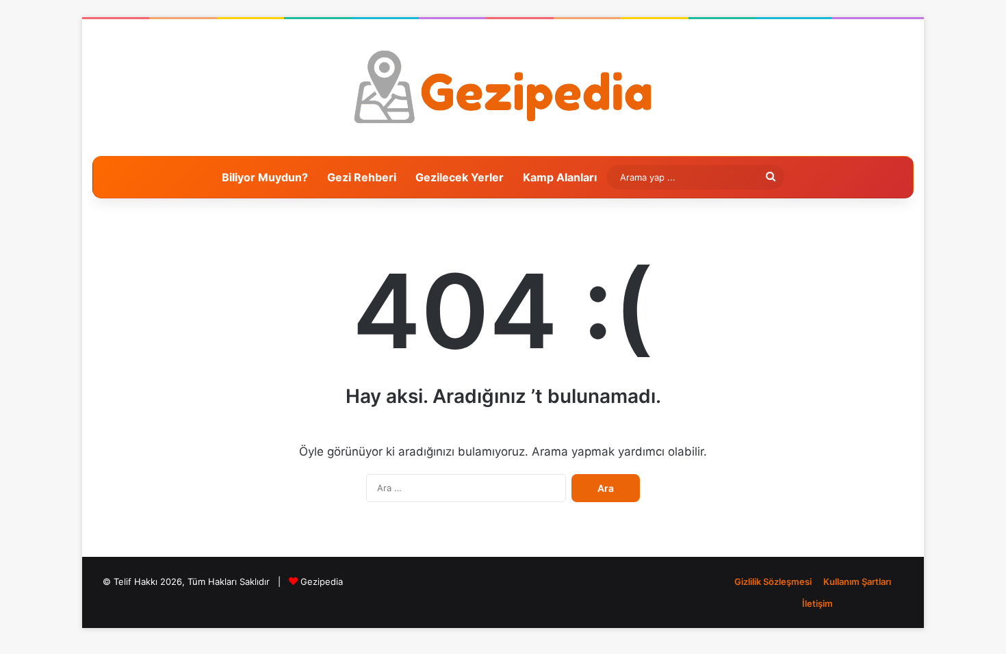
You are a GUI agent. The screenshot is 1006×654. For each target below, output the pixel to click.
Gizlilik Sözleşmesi (773, 581)
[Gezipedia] (503, 88)
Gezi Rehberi (361, 177)
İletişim (817, 603)
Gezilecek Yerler (459, 177)
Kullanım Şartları (857, 581)
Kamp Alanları (560, 177)
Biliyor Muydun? (265, 177)
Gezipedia (321, 581)
